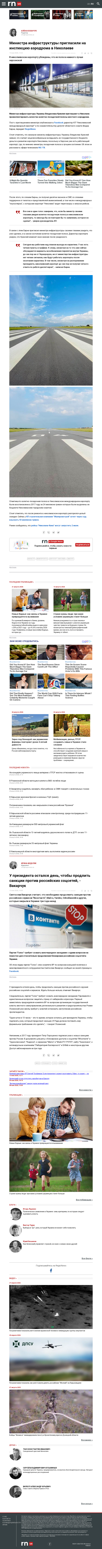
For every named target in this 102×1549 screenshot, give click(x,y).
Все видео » (87, 1440)
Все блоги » (87, 1258)
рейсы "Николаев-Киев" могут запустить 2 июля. (55, 525)
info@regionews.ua (27, 35)
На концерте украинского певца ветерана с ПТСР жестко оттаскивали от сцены (46, 772)
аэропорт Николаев (57, 559)
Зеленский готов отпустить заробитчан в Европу (29, 1079)
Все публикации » (84, 1200)
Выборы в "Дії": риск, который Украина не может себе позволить (49, 1228)
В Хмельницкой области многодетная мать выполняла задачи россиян (42, 851)
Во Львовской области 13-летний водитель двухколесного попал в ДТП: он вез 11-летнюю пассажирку (48, 833)
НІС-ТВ (41, 147)
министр (31, 559)
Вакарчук (62, 1063)
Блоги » (12, 1205)
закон (37, 1063)
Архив (4, 1525)
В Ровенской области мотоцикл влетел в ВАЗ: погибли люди (37, 781)
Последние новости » (19, 768)
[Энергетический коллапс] (18, 19)
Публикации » (16, 1095)
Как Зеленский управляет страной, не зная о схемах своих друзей (50, 1244)
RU (92, 4)
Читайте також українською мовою (63, 53)
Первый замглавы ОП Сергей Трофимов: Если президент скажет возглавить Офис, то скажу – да (49, 1074)
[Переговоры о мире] (61, 19)
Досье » (13, 1445)
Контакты (6, 1519)
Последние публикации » (21, 582)
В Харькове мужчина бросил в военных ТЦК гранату (34, 797)
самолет (70, 559)
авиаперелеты (42, 559)
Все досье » (87, 1503)
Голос (54, 1063)
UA (88, 4)
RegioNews (30, 129)
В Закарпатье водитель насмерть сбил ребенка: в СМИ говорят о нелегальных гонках (49, 789)
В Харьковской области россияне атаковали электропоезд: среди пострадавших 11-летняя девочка (48, 814)
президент (46, 1063)
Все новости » (86, 1090)
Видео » (13, 1278)
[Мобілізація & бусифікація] (40, 19)
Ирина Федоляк (28, 863)
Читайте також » (17, 1071)
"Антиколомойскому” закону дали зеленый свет (29, 1083)
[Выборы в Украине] (83, 19)
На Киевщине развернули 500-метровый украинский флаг (36, 824)
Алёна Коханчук (29, 31)
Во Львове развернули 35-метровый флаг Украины (33, 843)
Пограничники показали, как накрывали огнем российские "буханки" (41, 805)
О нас (4, 1516)
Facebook (58, 122)
